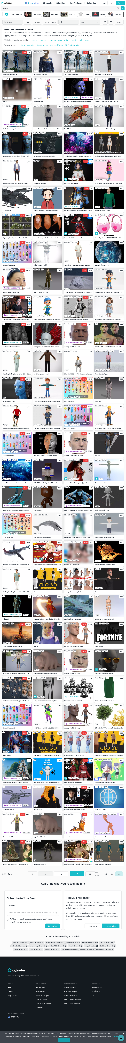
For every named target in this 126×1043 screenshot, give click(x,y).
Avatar (35, 40)
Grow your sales (70, 987)
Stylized (67, 40)
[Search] (123, 8)
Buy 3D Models (41, 983)
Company (11, 983)
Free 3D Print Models (43, 1004)
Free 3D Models (41, 999)
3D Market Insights (71, 991)
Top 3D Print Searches (72, 1004)
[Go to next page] (77, 873)
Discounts (39, 1008)
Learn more (116, 1036)
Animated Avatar (56, 45)
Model (74, 40)
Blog (9, 987)
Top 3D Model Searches (72, 999)
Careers (10, 991)
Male (87, 40)
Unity (81, 40)
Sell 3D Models (69, 983)
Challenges (96, 991)
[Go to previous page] (45, 873)
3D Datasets (40, 991)
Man (60, 40)
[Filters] (105, 22)
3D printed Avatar (72, 45)
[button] (118, 8)
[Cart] (104, 3)
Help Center (12, 995)
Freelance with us (70, 995)
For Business (40, 987)
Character (44, 40)
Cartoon (53, 40)
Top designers (97, 987)
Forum (94, 995)
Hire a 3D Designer (42, 995)
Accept (64, 1040)
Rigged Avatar (42, 45)
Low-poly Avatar (28, 45)
